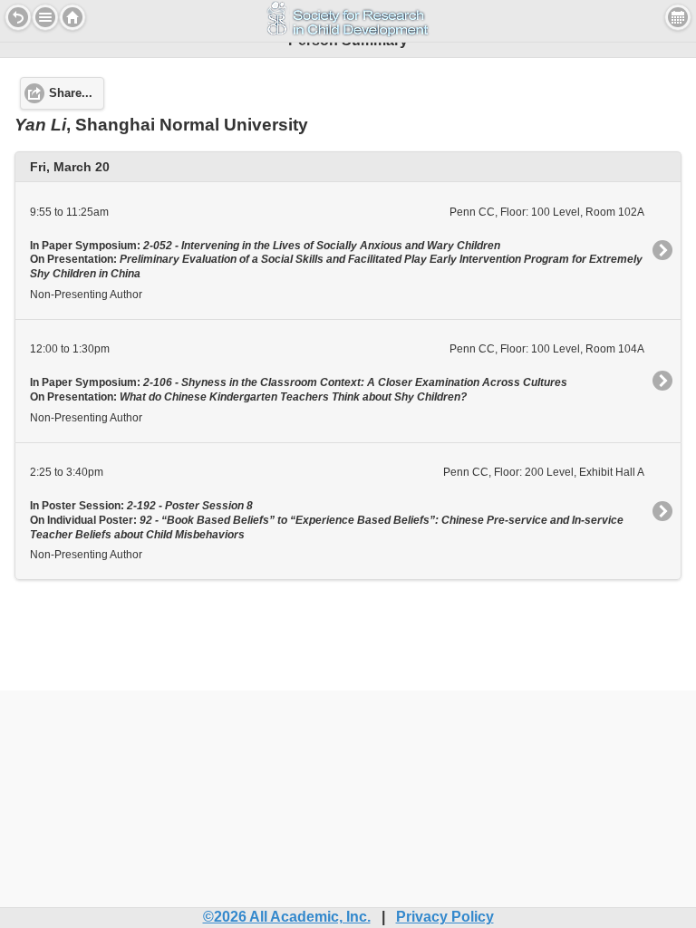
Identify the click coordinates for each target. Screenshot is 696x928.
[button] (45, 17)
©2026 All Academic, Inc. (287, 916)
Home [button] (72, 17)
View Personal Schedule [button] (677, 17)
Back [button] (18, 17)
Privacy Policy (445, 916)
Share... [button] (70, 93)
